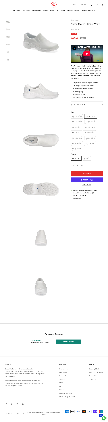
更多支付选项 (86, 185)
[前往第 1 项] (8, 22)
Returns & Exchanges (96, 372)
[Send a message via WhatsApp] (104, 418)
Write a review (68, 342)
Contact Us (92, 379)
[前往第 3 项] (8, 37)
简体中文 (83, 4)
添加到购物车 (87, 173)
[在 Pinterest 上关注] (17, 404)
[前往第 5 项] (8, 52)
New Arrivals (16, 10)
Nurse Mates (75, 20)
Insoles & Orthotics (73, 10)
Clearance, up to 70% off (88, 10)
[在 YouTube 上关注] (23, 404)
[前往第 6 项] (8, 60)
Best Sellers (26, 10)
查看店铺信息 (77, 199)
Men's (52, 10)
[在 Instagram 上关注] (12, 404)
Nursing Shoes (36, 10)
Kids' (57, 10)
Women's (45, 10)
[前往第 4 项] (8, 44)
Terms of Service (94, 376)
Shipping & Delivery (95, 369)
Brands (63, 10)
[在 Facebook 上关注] (6, 404)
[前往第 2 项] (8, 29)
